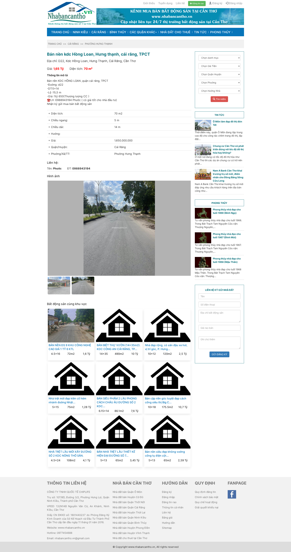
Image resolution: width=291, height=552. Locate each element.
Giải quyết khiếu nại (206, 507)
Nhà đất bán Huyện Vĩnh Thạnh (131, 533)
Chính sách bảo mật (206, 497)
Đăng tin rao (198, 3)
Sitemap (167, 527)
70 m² (88, 68)
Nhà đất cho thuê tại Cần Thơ (130, 538)
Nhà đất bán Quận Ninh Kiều (129, 517)
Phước (57, 168)
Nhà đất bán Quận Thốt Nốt (129, 502)
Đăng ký (217, 3)
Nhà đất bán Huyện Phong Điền (131, 527)
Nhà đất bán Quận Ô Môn (127, 491)
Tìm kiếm (220, 99)
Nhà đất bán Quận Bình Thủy (130, 522)
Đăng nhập (235, 3)
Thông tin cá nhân (172, 507)
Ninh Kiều (80, 32)
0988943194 (81, 168)
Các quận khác (142, 32)
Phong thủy (220, 32)
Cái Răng (98, 32)
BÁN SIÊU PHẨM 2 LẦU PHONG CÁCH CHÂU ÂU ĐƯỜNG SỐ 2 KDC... (117, 402)
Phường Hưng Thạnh (98, 43)
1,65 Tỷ (58, 68)
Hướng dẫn (168, 522)
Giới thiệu (149, 3)
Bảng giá (167, 517)
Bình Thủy (118, 32)
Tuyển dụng (165, 3)
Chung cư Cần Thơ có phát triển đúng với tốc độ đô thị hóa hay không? (228, 149)
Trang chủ (60, 32)
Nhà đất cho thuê (175, 32)
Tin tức (200, 32)
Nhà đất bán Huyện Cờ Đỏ (128, 497)
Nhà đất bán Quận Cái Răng (129, 507)
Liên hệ (180, 3)
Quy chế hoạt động (206, 502)
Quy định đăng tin (205, 491)
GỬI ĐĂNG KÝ (219, 354)
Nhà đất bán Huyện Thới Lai (129, 512)
